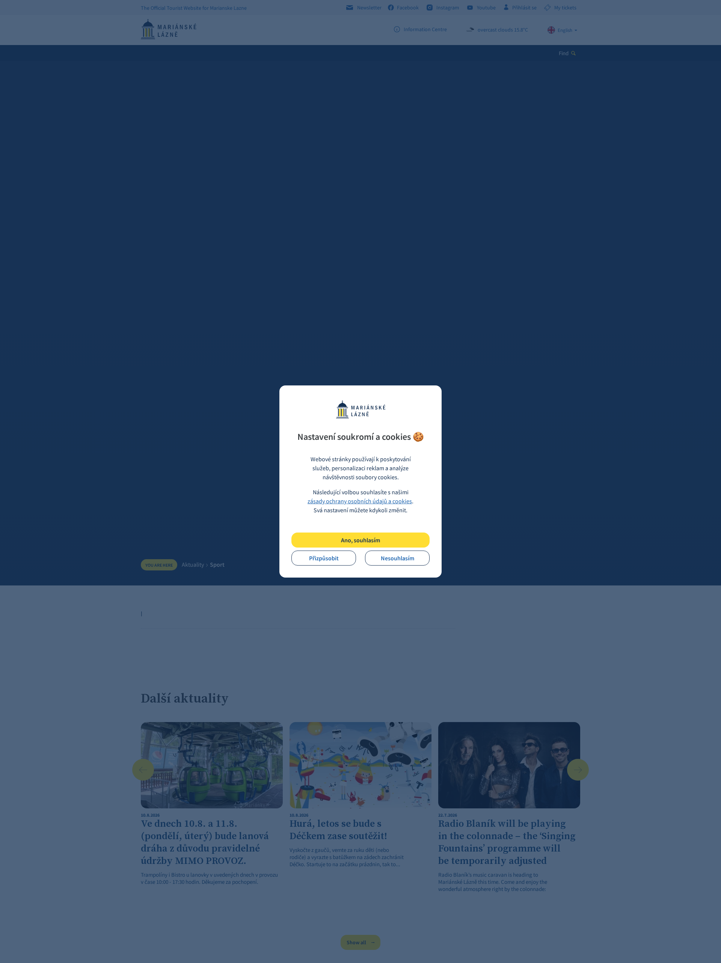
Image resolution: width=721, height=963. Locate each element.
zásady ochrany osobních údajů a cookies (360, 501)
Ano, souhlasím (360, 540)
